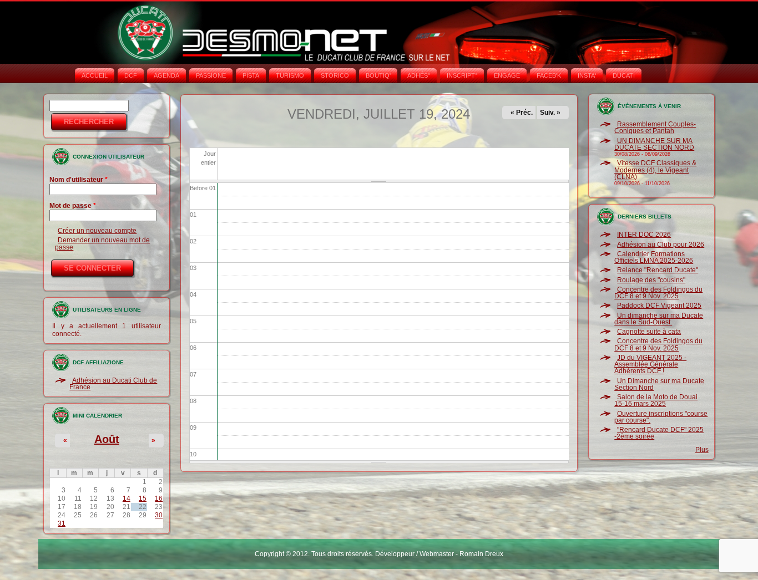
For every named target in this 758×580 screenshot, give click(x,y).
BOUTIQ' (378, 75)
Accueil (95, 75)
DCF (130, 75)
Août (106, 439)
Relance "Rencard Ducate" (657, 270)
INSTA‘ (587, 75)
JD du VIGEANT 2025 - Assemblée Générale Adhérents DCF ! (650, 364)
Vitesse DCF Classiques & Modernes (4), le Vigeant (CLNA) (655, 170)
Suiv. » (550, 112)
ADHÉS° (418, 75)
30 (159, 515)
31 (61, 523)
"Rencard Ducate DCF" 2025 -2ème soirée (659, 433)
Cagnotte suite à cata (649, 331)
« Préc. (522, 112)
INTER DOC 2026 (644, 234)
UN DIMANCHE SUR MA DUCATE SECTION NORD (654, 144)
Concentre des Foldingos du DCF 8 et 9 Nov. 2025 (658, 293)
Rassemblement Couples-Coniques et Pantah (655, 127)
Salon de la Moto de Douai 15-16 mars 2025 (656, 400)
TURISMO (290, 75)
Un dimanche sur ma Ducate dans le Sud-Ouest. (658, 319)
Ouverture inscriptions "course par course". (661, 417)
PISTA (250, 75)
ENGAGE (507, 75)
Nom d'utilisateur (78, 180)
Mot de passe (72, 206)
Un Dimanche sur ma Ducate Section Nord (659, 384)
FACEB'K (549, 75)
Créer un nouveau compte (97, 231)
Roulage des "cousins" (651, 280)
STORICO (335, 75)
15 (142, 498)
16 (159, 498)
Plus (702, 450)
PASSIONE (211, 75)
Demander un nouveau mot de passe (102, 243)
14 (126, 498)
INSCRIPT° (462, 75)
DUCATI (624, 75)
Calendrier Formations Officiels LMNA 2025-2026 (653, 257)
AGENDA (166, 75)
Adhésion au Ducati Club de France (113, 384)
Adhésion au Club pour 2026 (660, 244)
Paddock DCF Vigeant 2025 (659, 305)
